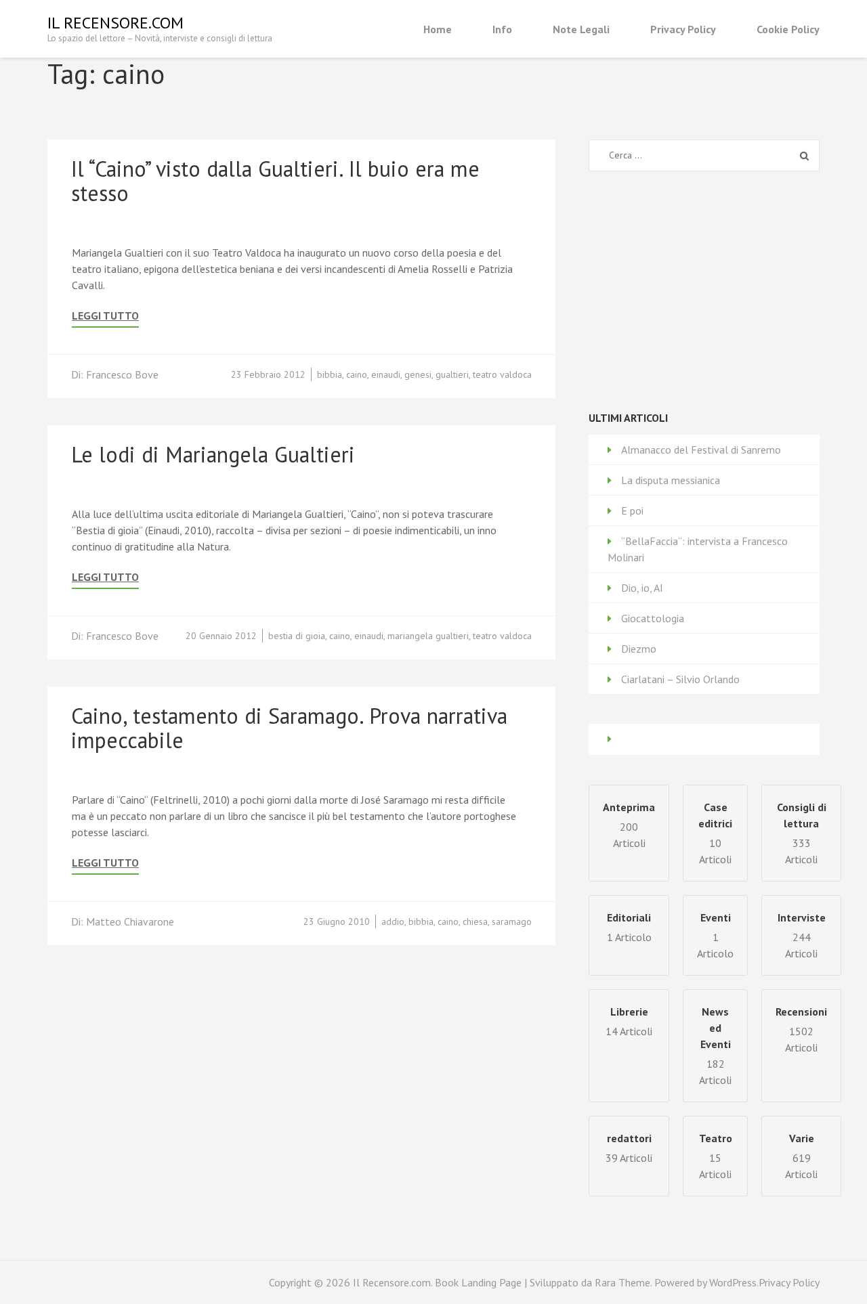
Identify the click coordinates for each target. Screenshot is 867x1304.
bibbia (329, 374)
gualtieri (452, 374)
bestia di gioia (296, 636)
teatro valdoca (502, 374)
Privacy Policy (683, 29)
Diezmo (638, 648)
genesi (417, 374)
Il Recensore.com (115, 22)
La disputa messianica (670, 480)
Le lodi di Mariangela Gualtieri (213, 454)
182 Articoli (715, 1046)
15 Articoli (715, 1156)
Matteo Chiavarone (130, 921)
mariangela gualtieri (428, 636)
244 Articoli (802, 935)
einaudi (385, 374)
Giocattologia (652, 618)
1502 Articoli (801, 1029)
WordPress (733, 1282)
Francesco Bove (122, 374)
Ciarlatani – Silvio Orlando (680, 679)
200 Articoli (629, 825)
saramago (512, 921)
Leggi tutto (105, 315)
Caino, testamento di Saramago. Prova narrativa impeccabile (289, 727)
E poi (632, 510)
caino (356, 374)
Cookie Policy (788, 29)
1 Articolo (715, 935)
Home (437, 29)
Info (502, 29)
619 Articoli (801, 1156)
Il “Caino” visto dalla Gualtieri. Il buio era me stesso (275, 180)
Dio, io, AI (642, 587)
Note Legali (581, 29)
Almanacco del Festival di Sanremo (701, 449)
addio (392, 921)
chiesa (475, 921)
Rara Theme (622, 1282)
